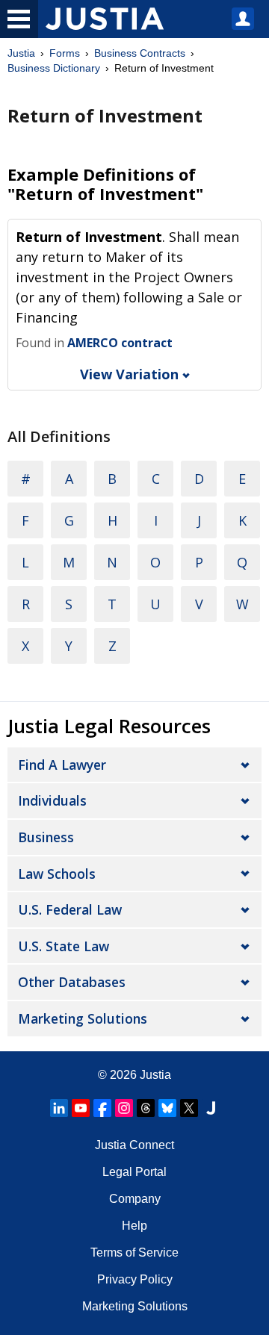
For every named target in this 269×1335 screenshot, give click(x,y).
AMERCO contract (120, 342)
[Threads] (146, 1108)
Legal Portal (134, 1172)
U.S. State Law (63, 946)
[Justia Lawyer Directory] (211, 1108)
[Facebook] (102, 1108)
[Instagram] (124, 1108)
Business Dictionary (53, 68)
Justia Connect (134, 1145)
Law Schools (57, 874)
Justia (21, 53)
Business (46, 837)
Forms (64, 53)
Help (134, 1225)
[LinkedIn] (59, 1108)
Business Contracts (139, 53)
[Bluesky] (167, 1108)
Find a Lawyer (62, 765)
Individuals (52, 800)
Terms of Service (134, 1252)
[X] (189, 1108)
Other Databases (72, 982)
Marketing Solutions (82, 1018)
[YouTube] (81, 1108)
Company (135, 1198)
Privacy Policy (135, 1279)
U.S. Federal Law (70, 909)
